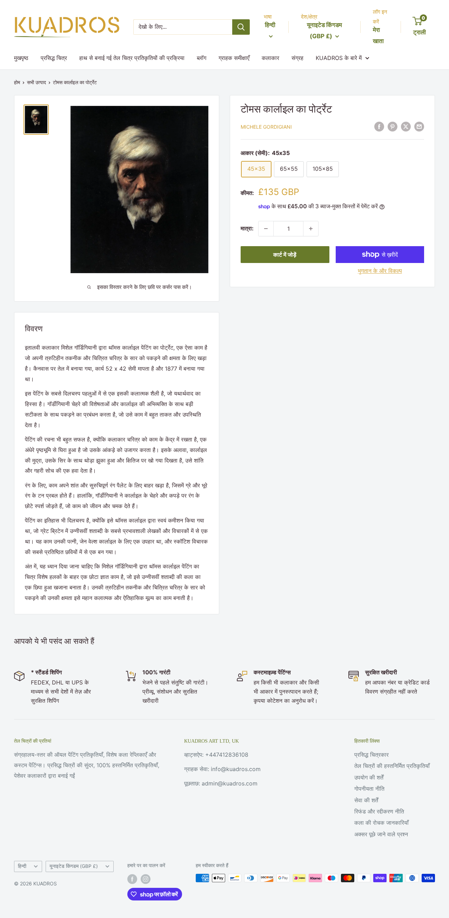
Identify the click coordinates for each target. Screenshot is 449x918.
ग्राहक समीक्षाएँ (234, 57)
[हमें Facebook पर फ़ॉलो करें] (132, 879)
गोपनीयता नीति (369, 788)
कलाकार (270, 57)
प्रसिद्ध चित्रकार (371, 754)
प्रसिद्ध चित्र (54, 57)
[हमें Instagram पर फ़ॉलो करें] (145, 879)
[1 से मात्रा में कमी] (266, 228)
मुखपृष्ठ (21, 57)
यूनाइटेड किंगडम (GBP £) (73, 866)
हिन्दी (22, 866)
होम (17, 82)
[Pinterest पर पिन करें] (392, 126)
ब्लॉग (201, 57)
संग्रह (297, 57)
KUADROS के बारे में (339, 57)
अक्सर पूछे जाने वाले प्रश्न (381, 834)
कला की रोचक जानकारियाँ (381, 822)
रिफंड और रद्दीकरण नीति (379, 811)
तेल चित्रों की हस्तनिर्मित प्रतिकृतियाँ (392, 765)
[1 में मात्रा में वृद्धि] (310, 228)
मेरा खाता (378, 35)
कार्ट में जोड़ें (284, 254)
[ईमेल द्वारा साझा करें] (419, 126)
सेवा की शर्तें (366, 800)
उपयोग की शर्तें (368, 777)
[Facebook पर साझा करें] (379, 126)
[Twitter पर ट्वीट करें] (406, 126)
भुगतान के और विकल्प (380, 270)
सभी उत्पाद (36, 82)
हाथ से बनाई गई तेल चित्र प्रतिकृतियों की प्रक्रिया (132, 57)
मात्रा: (247, 228)
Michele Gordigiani (266, 127)
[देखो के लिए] (241, 27)
